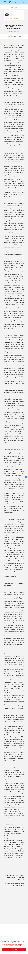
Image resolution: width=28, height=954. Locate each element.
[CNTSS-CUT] (14, 2)
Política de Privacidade (17, 944)
